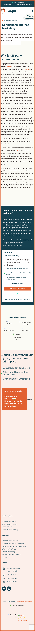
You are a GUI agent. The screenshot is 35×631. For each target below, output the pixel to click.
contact (17, 150)
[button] (32, 11)
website (8, 66)
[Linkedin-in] (4, 588)
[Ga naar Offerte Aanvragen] (28, 17)
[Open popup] (32, 11)
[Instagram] (9, 588)
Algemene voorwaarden (24, 601)
